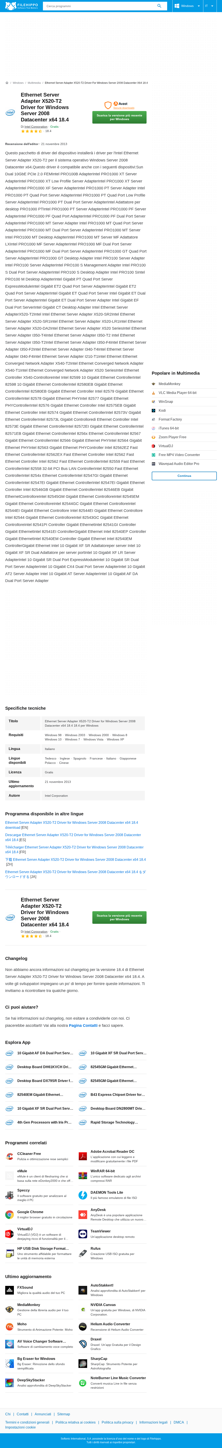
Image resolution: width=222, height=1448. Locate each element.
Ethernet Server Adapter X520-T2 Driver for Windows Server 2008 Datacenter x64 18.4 (45, 107)
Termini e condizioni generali (27, 1422)
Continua (184, 475)
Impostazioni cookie (20, 1427)
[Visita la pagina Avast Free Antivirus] (119, 105)
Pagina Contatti (83, 1025)
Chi (8, 1414)
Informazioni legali (153, 1422)
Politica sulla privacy (117, 1422)
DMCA (179, 1422)
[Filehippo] (21, 6)
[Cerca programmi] (159, 6)
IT (206, 6)
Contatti (23, 1414)
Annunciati (43, 1414)
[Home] (7, 83)
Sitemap (63, 1414)
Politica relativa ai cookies (76, 1422)
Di (34, 126)
